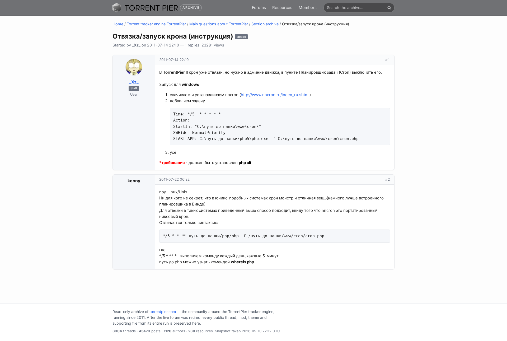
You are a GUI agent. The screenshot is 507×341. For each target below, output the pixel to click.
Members (308, 7)
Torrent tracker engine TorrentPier (156, 24)
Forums (259, 7)
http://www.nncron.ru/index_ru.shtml (275, 94)
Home (117, 24)
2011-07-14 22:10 (174, 60)
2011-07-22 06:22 (174, 179)
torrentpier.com (162, 311)
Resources (282, 7)
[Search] (389, 7)
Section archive (265, 24)
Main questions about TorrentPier (218, 24)
